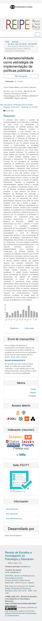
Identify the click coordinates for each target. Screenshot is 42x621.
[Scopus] (16, 437)
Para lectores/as (12, 509)
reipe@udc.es (25, 566)
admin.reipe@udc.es (12, 572)
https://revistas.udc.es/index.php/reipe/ (20, 603)
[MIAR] (28, 445)
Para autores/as (12, 514)
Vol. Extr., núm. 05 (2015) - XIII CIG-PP (22, 44)
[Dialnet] (13, 441)
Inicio (7, 41)
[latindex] (28, 441)
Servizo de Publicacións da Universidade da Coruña (19, 576)
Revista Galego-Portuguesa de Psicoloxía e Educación (19, 588)
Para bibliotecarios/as (14, 518)
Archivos (15, 41)
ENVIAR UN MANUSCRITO (15, 360)
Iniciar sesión (29, 328)
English (33, 389)
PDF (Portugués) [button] (21, 76)
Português (32, 396)
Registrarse (14, 328)
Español (33, 392)
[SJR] (28, 437)
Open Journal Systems (13, 535)
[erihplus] (13, 445)
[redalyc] (21, 448)
